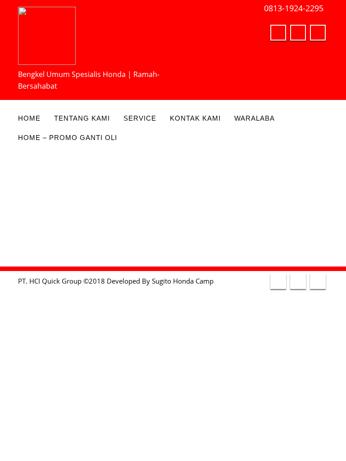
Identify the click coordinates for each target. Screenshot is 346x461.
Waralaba (254, 118)
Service (139, 118)
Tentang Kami (82, 118)
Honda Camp (193, 280)
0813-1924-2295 (293, 8)
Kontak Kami (195, 118)
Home (29, 118)
